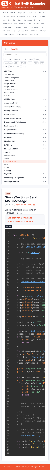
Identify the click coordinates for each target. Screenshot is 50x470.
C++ (45, 13)
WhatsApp (7, 170)
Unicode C (11, 31)
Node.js (37, 20)
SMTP (12, 66)
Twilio (6, 164)
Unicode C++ (23, 31)
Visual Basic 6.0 (8, 34)
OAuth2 (23, 63)
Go (14, 20)
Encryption (17, 59)
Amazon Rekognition (11, 78)
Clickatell (7, 152)
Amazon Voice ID (10, 81)
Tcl (4, 31)
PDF (30, 63)
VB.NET (34, 31)
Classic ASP (31, 16)
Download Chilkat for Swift (21, 221)
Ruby (26, 27)
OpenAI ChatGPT (10, 93)
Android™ (21, 13)
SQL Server (34, 27)
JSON (16, 63)
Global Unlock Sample (38, 247)
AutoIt (30, 13)
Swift (43, 27)
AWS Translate (9, 75)
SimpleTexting (11, 161)
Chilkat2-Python (9, 16)
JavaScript (28, 20)
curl (10, 59)
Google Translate (10, 84)
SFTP (42, 63)
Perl (29, 24)
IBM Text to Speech (11, 90)
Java (19, 20)
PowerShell (7, 27)
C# (40, 13)
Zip (23, 66)
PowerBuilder (39, 24)
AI (5, 59)
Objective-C (7, 24)
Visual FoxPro (22, 34)
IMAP (37, 59)
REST (36, 63)
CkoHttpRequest (37, 296)
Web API (14, 49)
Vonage (6, 167)
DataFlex (42, 16)
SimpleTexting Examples (24, 205)
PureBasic (17, 27)
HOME (12, 13)
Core (6, 49)
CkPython (21, 16)
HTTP (31, 59)
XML (18, 66)
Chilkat (5, 13)
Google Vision (9, 87)
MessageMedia (9, 155)
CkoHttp (35, 253)
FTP (25, 59)
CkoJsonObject (40, 357)
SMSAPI (6, 158)
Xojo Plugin (34, 34)
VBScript (42, 31)
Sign (6, 66)
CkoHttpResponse (40, 331)
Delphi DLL (7, 20)
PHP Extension (19, 24)
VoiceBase (7, 96)
